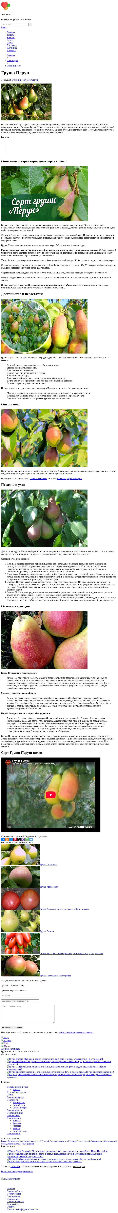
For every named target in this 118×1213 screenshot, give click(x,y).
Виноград (12, 45)
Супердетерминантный (11, 1144)
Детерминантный (15, 1141)
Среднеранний (97, 1141)
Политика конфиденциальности (17, 1171)
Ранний (73, 1141)
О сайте (11, 1206)
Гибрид (4, 1141)
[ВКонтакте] (3, 839)
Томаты (10, 35)
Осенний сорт (19, 80)
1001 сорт (15, 1166)
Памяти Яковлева (38, 478)
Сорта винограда (15, 1097)
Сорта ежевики (14, 1110)
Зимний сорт (19, 1102)
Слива (10, 42)
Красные (17, 1123)
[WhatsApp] (27, 839)
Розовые (17, 1126)
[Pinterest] (15, 839)
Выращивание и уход (17, 1087)
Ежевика (11, 50)
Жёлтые (16, 1120)
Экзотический (20, 1131)
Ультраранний (28, 1144)
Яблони (11, 37)
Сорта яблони (13, 1133)
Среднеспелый (110, 1141)
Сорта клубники (15, 1113)
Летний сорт (19, 1105)
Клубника (12, 48)
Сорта (10, 1094)
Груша (10, 40)
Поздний (45, 1141)
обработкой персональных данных (76, 1032)
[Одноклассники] (7, 839)
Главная (11, 32)
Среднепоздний (83, 1141)
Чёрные (16, 1128)
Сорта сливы (13, 1115)
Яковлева (61, 478)
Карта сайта (13, 1204)
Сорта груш (32, 80)
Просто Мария (74, 478)
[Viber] (23, 839)
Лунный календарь (10, 1049)
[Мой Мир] (11, 839)
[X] (19, 839)
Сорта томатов (14, 1118)
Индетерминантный (32, 1141)
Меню (4, 27)
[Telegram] (31, 839)
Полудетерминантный (59, 1141)
